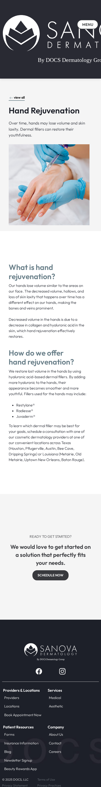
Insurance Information (21, 743)
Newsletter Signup (18, 760)
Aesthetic (56, 706)
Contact (55, 743)
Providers (11, 697)
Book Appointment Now (22, 715)
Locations (11, 706)
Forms (9, 734)
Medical (55, 697)
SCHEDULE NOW (50, 575)
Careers (55, 751)
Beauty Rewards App (20, 769)
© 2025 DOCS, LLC (15, 779)
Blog (7, 751)
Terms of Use (46, 779)
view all (19, 97)
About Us (56, 734)
